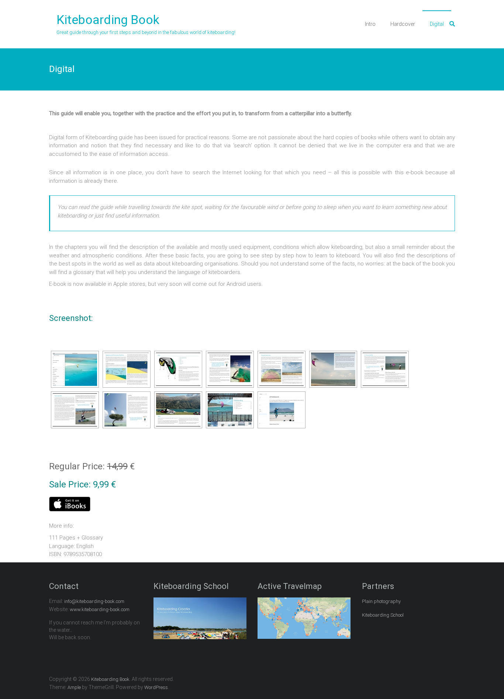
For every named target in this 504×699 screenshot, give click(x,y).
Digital (437, 24)
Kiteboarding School (383, 615)
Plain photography (381, 601)
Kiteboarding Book (107, 19)
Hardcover (402, 24)
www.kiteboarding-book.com (100, 609)
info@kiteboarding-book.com (94, 601)
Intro (370, 24)
